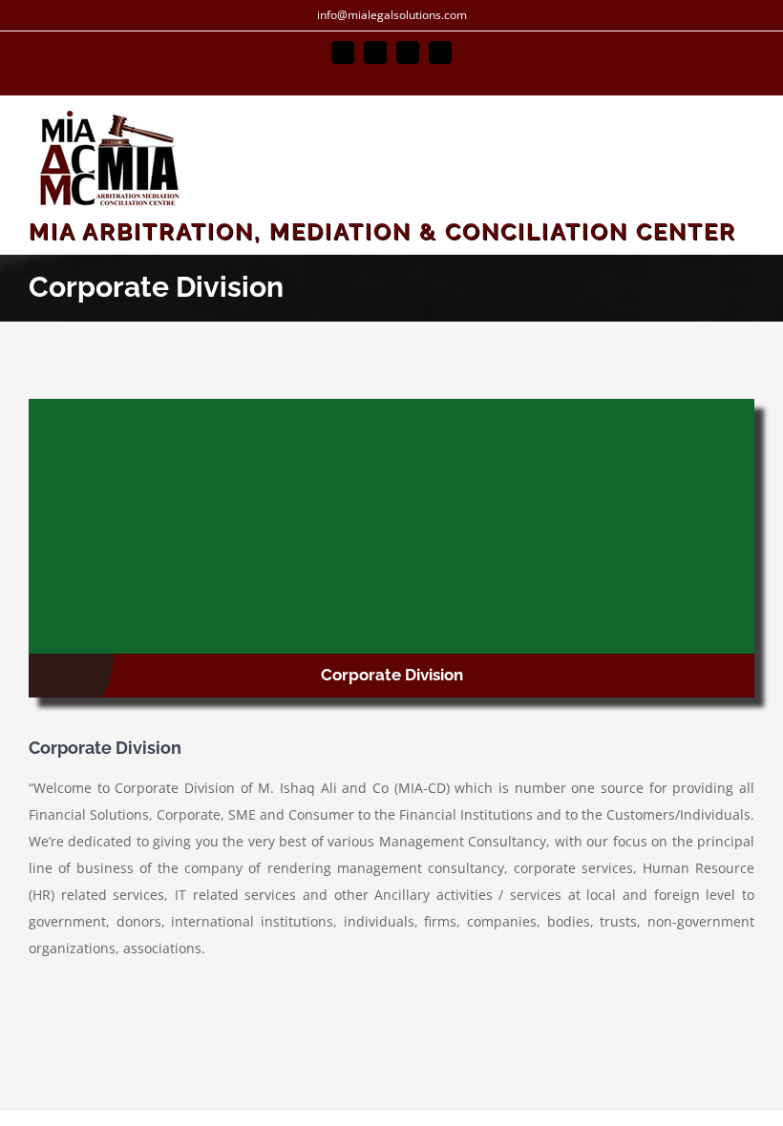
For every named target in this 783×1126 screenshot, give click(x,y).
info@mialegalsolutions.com (392, 15)
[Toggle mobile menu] (746, 128)
